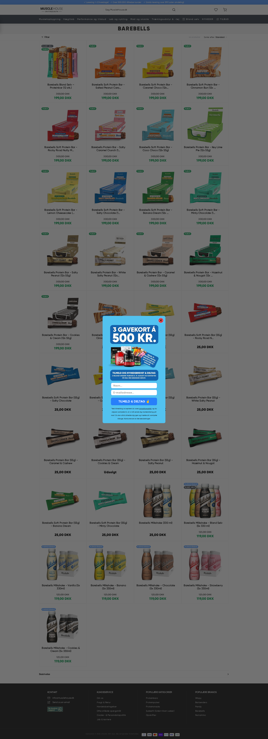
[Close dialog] (160, 320)
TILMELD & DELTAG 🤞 (134, 401)
